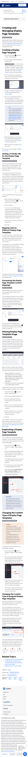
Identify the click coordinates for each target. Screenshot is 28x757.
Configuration (4, 754)
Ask (4, 694)
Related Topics (9, 656)
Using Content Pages (10, 664)
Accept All (12, 754)
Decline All (19, 754)
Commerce (5, 714)
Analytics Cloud (6, 712)
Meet (4, 699)
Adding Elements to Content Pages (13, 666)
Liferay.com (6, 692)
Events (4, 696)
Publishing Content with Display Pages (14, 659)
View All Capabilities (8, 705)
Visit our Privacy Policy (9, 751)
